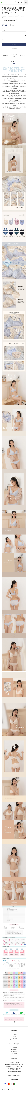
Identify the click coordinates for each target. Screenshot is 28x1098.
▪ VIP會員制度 (14, 1053)
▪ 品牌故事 (14, 1034)
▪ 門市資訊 (14, 1038)
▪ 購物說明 (14, 1047)
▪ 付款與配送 (14, 1051)
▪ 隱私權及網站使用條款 (14, 1040)
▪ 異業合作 (14, 1036)
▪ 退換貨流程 (14, 1049)
